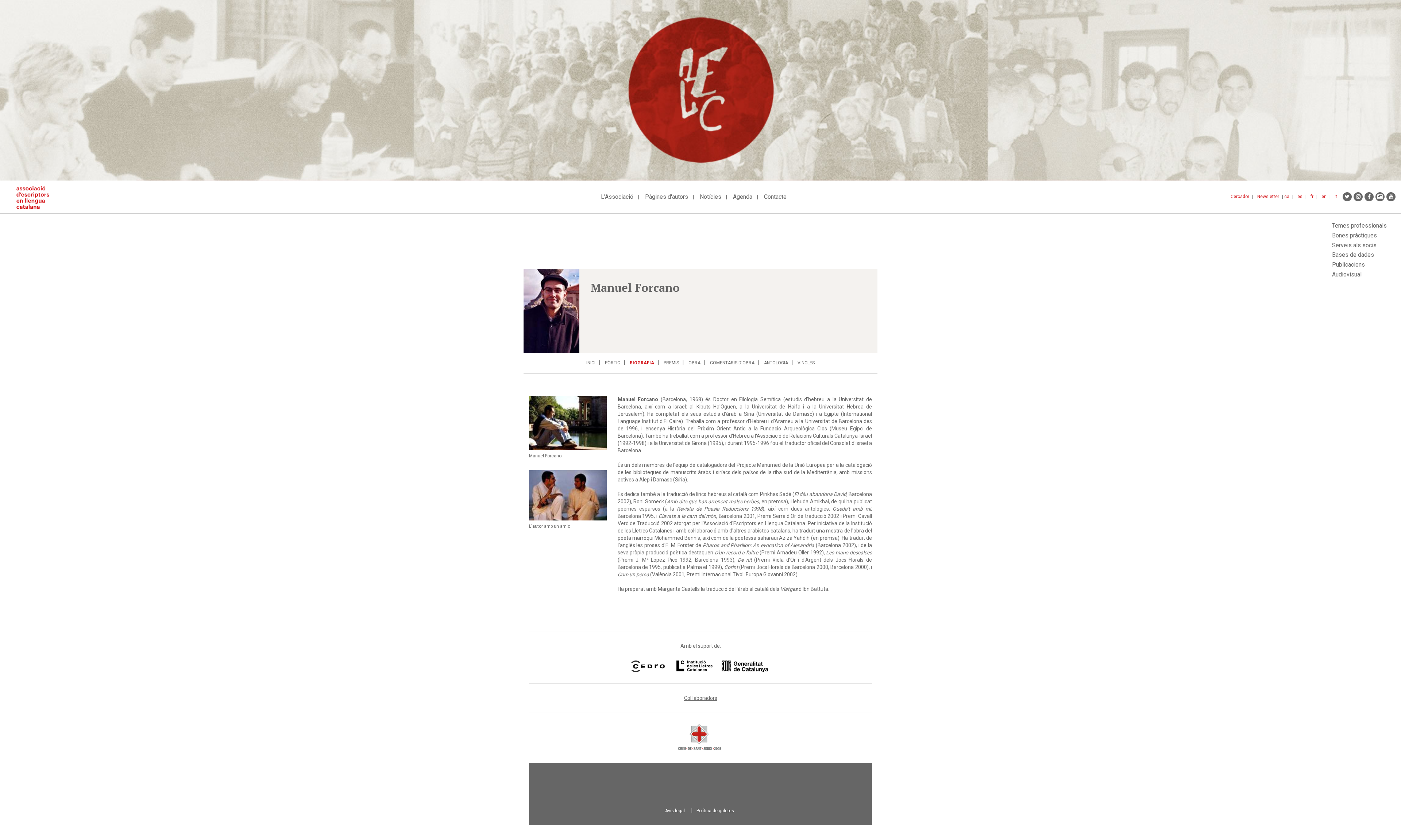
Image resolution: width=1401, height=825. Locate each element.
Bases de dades (1353, 254)
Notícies (710, 196)
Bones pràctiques (1354, 235)
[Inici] (35, 197)
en (1324, 196)
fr (1312, 196)
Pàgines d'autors (666, 196)
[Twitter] (1347, 196)
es (1299, 196)
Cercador (1240, 196)
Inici (590, 362)
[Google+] (1380, 196)
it (1336, 196)
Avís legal (675, 810)
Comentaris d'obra (732, 362)
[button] (551, 311)
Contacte (775, 196)
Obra (694, 362)
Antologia (776, 362)
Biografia (642, 362)
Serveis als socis (1354, 245)
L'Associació (617, 196)
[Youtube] (1391, 196)
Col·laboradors (700, 698)
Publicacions (1348, 264)
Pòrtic (612, 362)
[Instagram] (1358, 196)
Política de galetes (715, 810)
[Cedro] (647, 666)
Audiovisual (1347, 274)
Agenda (742, 196)
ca (1286, 196)
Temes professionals (1359, 225)
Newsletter (1268, 196)
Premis (671, 362)
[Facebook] (1369, 196)
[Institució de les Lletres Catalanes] (722, 666)
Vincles (806, 362)
